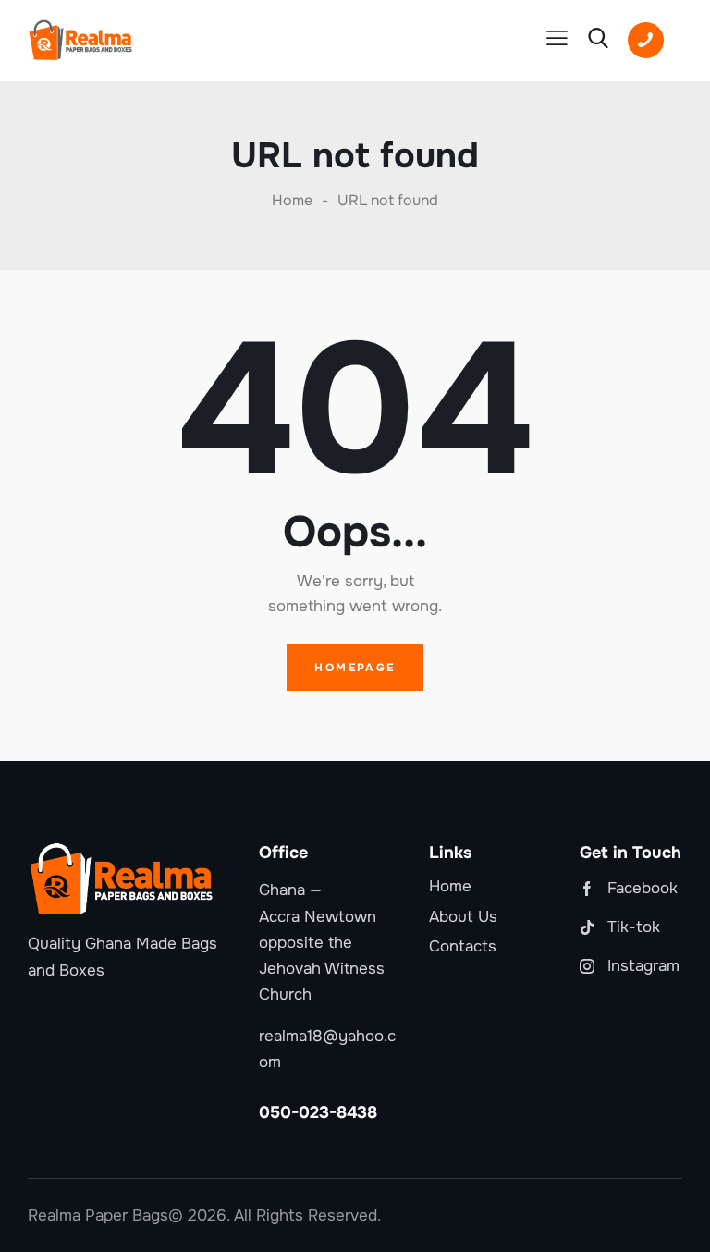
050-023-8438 (318, 1112)
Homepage (354, 667)
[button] (557, 39)
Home (292, 200)
